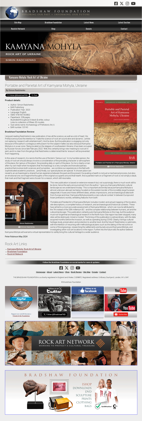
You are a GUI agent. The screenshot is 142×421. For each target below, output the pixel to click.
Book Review (76, 272)
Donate (89, 28)
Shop (53, 28)
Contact (124, 28)
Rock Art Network (18, 28)
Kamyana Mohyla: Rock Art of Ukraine (24, 249)
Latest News (89, 22)
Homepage (40, 272)
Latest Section (124, 22)
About (49, 272)
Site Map (17, 22)
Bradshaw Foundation (53, 22)
